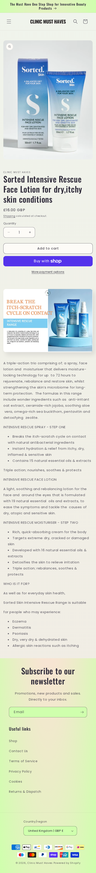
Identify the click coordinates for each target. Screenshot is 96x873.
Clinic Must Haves (40, 863)
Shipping (9, 216)
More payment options (48, 272)
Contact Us (18, 751)
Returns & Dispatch (25, 791)
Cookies (15, 781)
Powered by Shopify (67, 863)
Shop (13, 741)
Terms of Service (23, 761)
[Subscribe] (82, 712)
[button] (9, 21)
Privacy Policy (20, 771)
